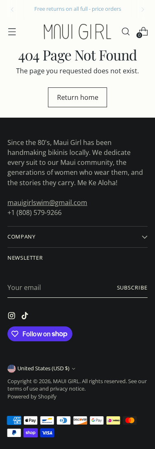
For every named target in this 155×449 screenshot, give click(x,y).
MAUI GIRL (66, 381)
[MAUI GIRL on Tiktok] (26, 316)
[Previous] (12, 9)
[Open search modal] (125, 31)
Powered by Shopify (32, 396)
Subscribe (132, 287)
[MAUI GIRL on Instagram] (12, 316)
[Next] (143, 9)
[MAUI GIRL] (78, 31)
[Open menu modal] (11, 31)
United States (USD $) (43, 368)
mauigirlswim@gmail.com (47, 202)
